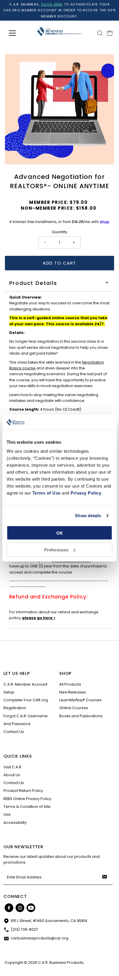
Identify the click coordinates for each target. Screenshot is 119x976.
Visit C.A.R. (12, 767)
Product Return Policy (23, 790)
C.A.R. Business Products (60, 962)
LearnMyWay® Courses (80, 700)
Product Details (33, 283)
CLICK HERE (52, 4)
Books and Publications (81, 715)
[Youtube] (31, 907)
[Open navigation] (18, 33)
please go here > (38, 617)
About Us (11, 774)
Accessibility (15, 822)
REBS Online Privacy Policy (27, 798)
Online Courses (73, 707)
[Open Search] (100, 33)
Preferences (56, 549)
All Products (70, 684)
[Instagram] (20, 907)
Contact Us (13, 731)
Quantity (59, 231)
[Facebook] (9, 907)
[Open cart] (110, 33)
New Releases (72, 692)
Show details (88, 515)
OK (59, 533)
